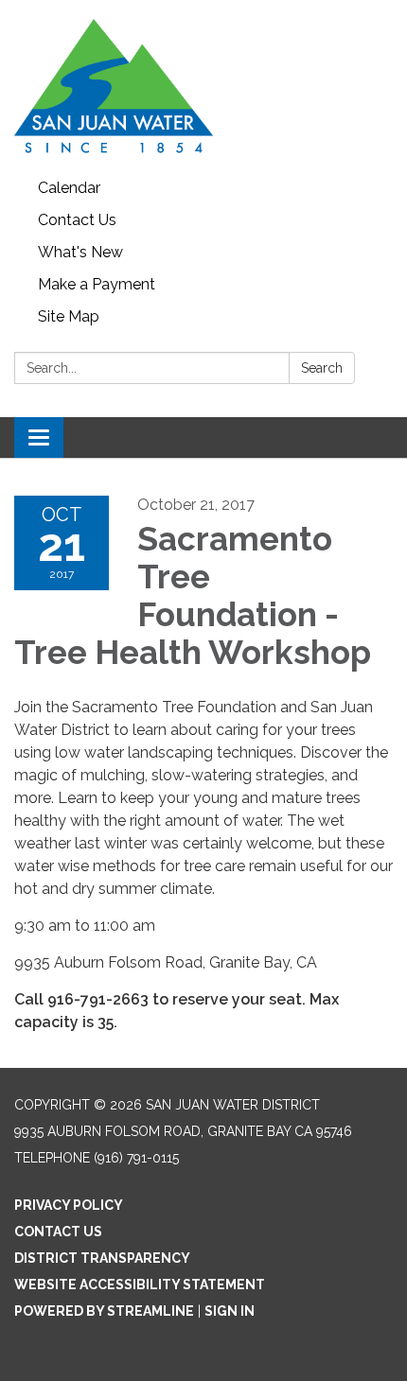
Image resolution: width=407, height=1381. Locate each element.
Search (322, 368)
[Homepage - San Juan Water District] (203, 86)
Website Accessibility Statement (139, 1284)
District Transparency (102, 1258)
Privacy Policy (68, 1205)
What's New (80, 252)
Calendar (69, 188)
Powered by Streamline (104, 1311)
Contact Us (77, 220)
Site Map (68, 316)
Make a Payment (96, 284)
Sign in (229, 1311)
